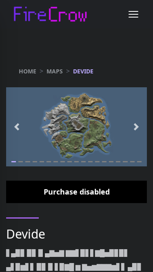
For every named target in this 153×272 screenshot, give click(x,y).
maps (55, 71)
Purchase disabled (77, 192)
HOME (27, 71)
